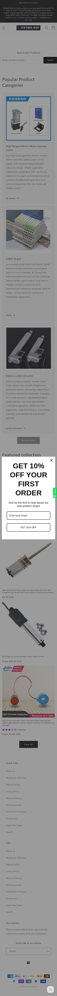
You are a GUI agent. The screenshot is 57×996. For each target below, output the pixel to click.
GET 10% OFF (28, 527)
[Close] (51, 460)
